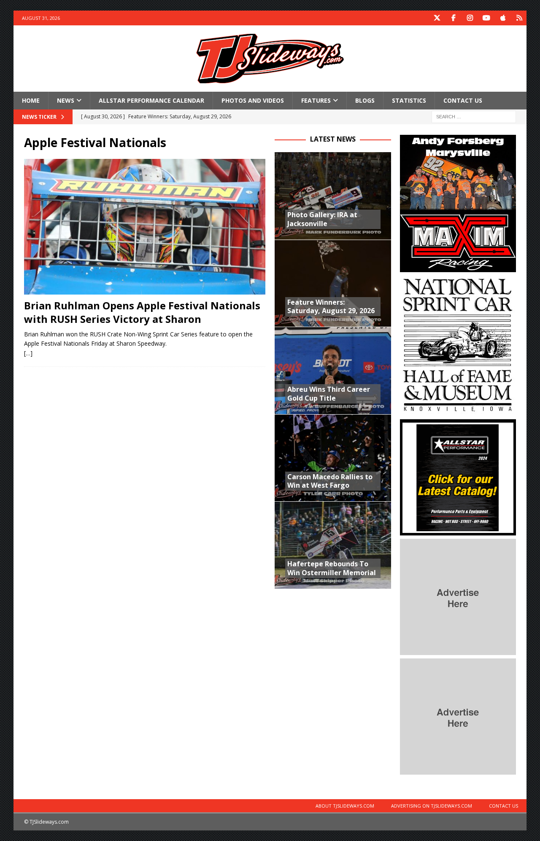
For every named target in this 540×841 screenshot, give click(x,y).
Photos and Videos (252, 100)
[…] (28, 353)
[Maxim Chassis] (458, 267)
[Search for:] (474, 116)
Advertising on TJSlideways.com (431, 806)
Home (31, 100)
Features (316, 100)
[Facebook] (453, 18)
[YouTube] (486, 18)
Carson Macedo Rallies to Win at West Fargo (330, 481)
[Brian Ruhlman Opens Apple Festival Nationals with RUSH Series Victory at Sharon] (144, 227)
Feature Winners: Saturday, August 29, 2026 (331, 307)
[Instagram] (469, 18)
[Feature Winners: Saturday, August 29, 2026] (333, 283)
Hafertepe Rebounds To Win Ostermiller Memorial (331, 568)
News (65, 100)
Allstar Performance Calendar (151, 100)
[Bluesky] (519, 18)
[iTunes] (502, 18)
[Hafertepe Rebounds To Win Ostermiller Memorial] (333, 544)
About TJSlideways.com (345, 806)
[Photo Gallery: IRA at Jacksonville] (333, 195)
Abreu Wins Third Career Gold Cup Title (328, 394)
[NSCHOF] (458, 411)
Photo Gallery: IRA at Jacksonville (322, 219)
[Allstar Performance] (458, 531)
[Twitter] (436, 18)
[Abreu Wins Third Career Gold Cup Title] (333, 370)
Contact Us (462, 100)
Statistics (409, 100)
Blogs (365, 100)
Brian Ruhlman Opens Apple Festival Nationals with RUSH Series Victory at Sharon (142, 311)
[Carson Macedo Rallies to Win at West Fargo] (333, 457)
